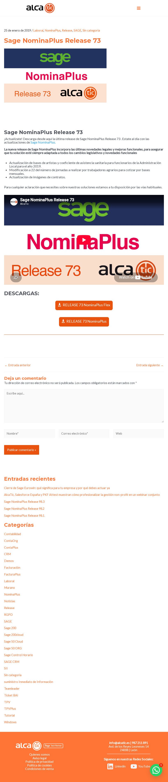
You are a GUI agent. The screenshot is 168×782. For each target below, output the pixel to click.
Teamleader (12, 688)
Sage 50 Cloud (13, 641)
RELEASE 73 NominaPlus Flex (86, 305)
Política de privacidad (39, 761)
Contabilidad (12, 534)
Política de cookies (39, 765)
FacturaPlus (12, 574)
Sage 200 (10, 628)
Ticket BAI (11, 695)
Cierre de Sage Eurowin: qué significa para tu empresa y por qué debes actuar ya (57, 488)
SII (6, 668)
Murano (9, 587)
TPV (7, 702)
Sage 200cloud (13, 634)
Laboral (38, 30)
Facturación (12, 567)
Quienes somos (39, 754)
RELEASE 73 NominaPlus (86, 321)
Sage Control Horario (18, 655)
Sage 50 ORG (13, 648)
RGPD (8, 614)
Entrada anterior (18, 365)
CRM (7, 554)
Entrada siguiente (149, 365)
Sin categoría (91, 30)
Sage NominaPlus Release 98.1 (24, 515)
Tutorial (9, 715)
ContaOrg (11, 540)
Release (67, 30)
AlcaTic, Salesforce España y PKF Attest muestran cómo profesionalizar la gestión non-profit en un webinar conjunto (82, 494)
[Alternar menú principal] (139, 8)
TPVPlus (10, 708)
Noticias (9, 601)
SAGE (77, 30)
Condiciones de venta (39, 769)
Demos (9, 561)
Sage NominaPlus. (43, 142)
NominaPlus (53, 30)
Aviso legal (40, 758)
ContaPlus (11, 547)
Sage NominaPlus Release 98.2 (24, 508)
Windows (10, 722)
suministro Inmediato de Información (28, 682)
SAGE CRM (11, 661)
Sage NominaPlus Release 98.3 (24, 501)
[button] (156, 770)
